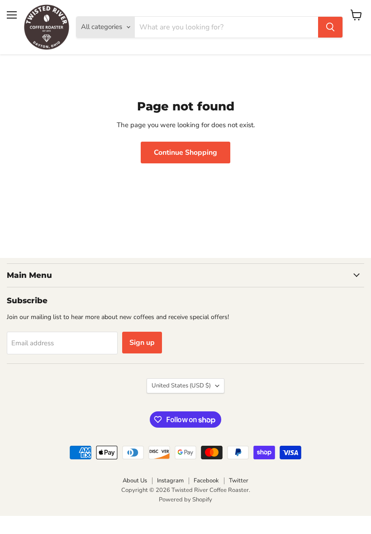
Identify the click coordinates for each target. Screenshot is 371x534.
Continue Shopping (185, 152)
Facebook (206, 481)
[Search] (330, 27)
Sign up (142, 343)
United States (181, 385)
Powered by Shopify (185, 500)
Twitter (238, 481)
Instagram (170, 481)
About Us (135, 481)
